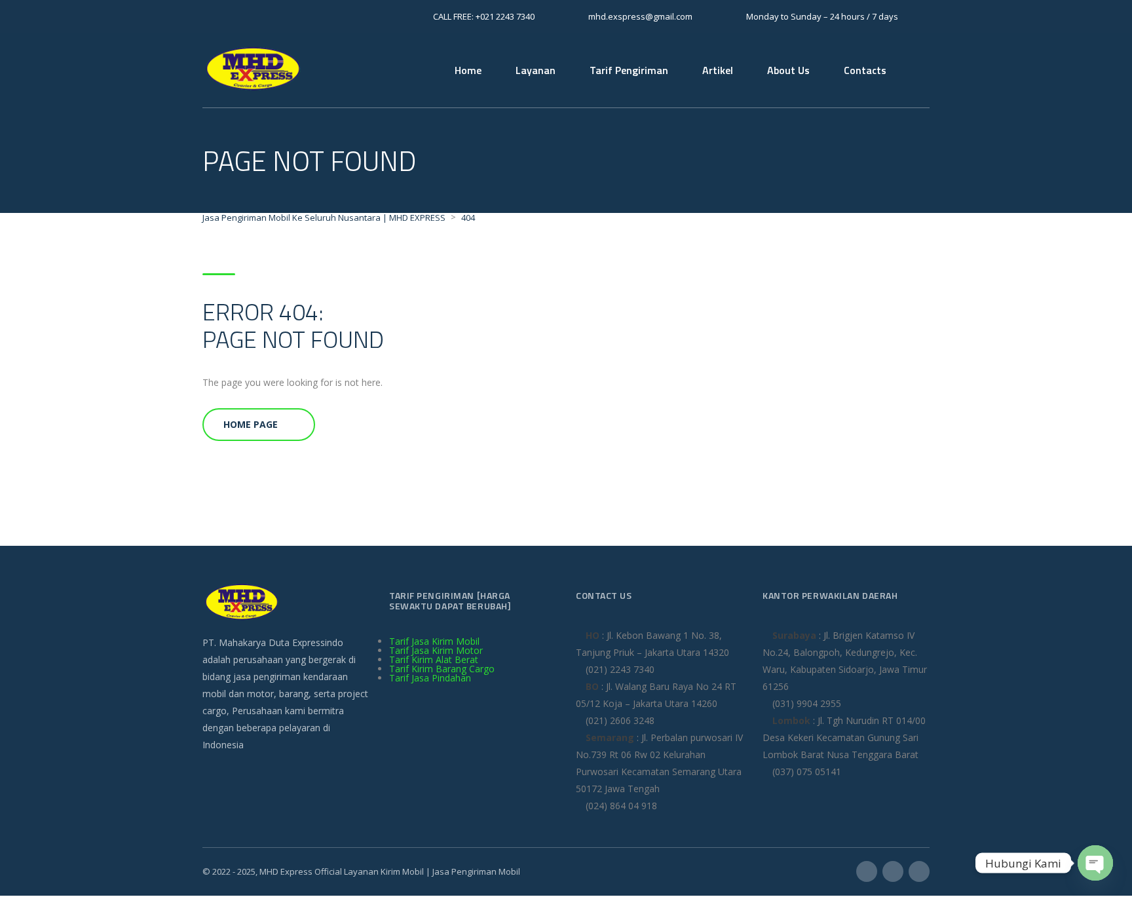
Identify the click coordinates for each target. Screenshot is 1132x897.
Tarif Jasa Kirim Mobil (434, 641)
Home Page (250, 424)
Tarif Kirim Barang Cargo (442, 668)
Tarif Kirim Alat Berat (433, 659)
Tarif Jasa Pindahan (430, 678)
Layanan (536, 70)
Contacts (865, 70)
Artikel (717, 70)
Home (468, 70)
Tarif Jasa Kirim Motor (436, 650)
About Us (788, 70)
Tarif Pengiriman (629, 70)
